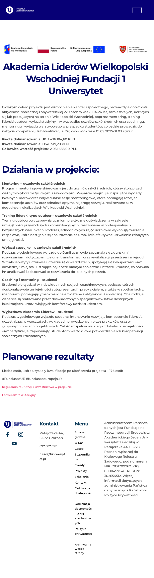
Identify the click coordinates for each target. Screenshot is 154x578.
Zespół (79, 448)
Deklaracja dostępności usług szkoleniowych (83, 513)
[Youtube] (14, 443)
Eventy (80, 465)
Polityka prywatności (83, 533)
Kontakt (80, 482)
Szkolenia (82, 477)
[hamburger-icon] (137, 10)
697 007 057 (48, 446)
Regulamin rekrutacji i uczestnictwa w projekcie (37, 387)
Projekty (81, 471)
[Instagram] (20, 434)
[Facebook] (7, 434)
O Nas (79, 443)
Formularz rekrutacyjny (19, 395)
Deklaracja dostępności (83, 493)
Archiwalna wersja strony (83, 549)
